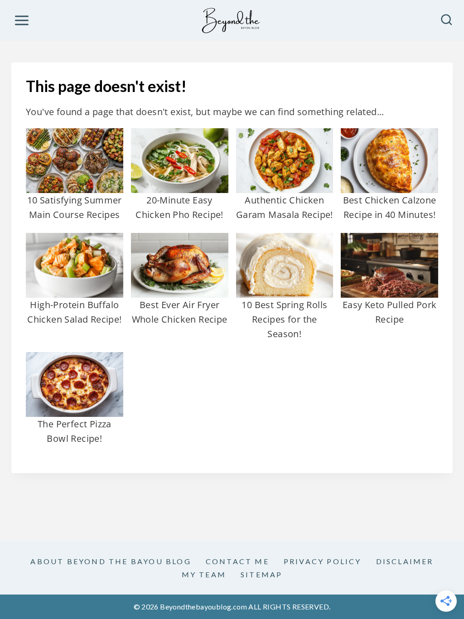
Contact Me (237, 561)
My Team (204, 574)
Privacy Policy (323, 561)
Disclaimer (405, 561)
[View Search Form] (446, 20)
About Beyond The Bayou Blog (110, 561)
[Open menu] (21, 20)
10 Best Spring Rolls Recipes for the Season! (284, 319)
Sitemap (261, 574)
